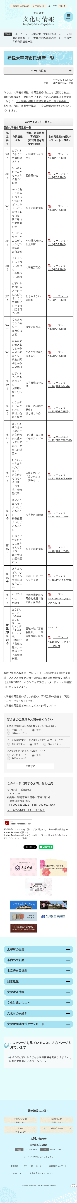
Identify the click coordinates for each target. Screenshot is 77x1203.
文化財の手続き (17, 1013)
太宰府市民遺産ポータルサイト (21, 705)
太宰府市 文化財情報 (43, 34)
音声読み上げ (39, 6)
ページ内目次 (38, 70)
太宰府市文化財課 (38, 1145)
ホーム (19, 34)
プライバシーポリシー (34, 1166)
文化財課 (12, 789)
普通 (38, 730)
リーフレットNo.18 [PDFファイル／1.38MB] (59, 642)
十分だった (17, 730)
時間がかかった (19, 758)
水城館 (20, 1128)
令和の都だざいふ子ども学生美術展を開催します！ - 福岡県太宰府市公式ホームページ (38, 1059)
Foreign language (20, 6)
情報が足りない (19, 733)
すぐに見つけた (19, 755)
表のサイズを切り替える (38, 121)
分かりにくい (54, 744)
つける (62, 6)
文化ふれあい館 (20, 1119)
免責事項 (14, 1166)
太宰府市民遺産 (17, 970)
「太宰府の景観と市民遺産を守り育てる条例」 (42, 101)
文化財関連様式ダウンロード (25, 1024)
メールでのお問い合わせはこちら (26, 810)
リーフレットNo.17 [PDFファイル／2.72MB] (59, 598)
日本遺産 (13, 981)
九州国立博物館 (56, 1128)
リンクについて (17, 1173)
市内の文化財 (15, 960)
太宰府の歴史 (15, 949)
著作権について (56, 1166)
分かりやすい (18, 744)
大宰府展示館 (56, 1119)
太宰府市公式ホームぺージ (41, 1173)
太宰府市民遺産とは (44, 37)
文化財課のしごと (18, 1002)
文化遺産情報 (15, 992)
